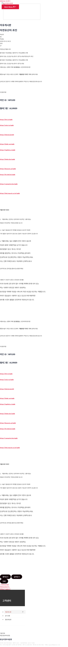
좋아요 (5, 577)
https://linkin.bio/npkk (7, 159)
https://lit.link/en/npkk (7, 175)
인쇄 (4, 581)
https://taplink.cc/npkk (7, 150)
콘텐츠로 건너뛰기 (5, 1)
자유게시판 (8, 612)
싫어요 (16, 577)
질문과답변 (8, 619)
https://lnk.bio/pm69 (7, 135)
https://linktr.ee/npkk (7, 144)
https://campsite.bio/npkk (8, 184)
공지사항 (7, 616)
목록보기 (2, 589)
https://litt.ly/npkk (6, 120)
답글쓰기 (7, 589)
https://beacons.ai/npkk (8, 169)
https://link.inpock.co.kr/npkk (10, 193)
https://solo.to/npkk (7, 125)
